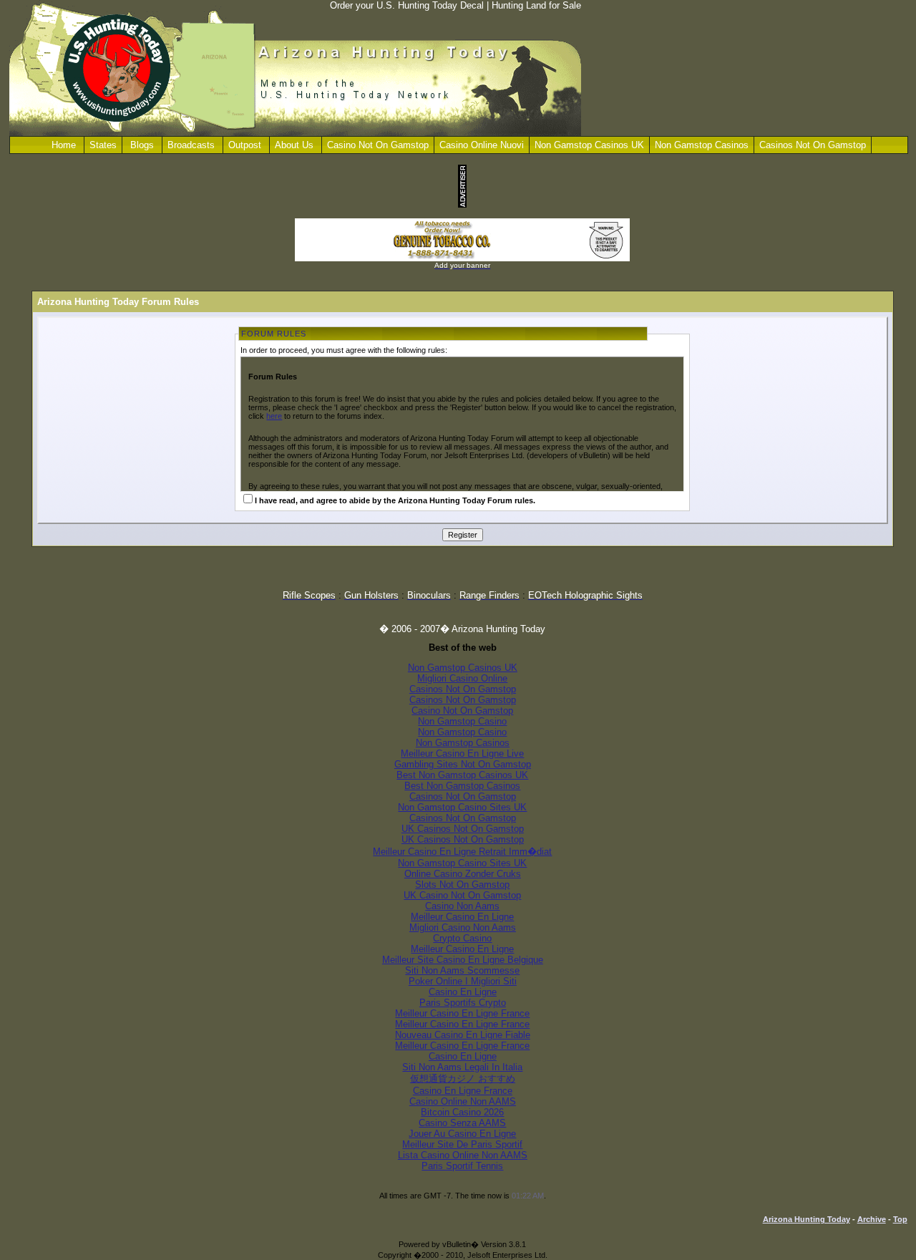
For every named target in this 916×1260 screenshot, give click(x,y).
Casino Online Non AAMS (462, 1101)
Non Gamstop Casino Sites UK (462, 807)
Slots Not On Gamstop (462, 884)
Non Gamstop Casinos (702, 145)
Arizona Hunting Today (806, 1219)
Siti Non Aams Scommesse (462, 970)
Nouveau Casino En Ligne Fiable (462, 1034)
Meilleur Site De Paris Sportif (462, 1144)
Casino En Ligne (463, 992)
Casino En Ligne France (462, 1090)
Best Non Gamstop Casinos (462, 785)
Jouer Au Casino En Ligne (462, 1133)
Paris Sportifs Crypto (462, 1002)
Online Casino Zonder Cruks (462, 873)
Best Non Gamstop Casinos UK (462, 775)
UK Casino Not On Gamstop (462, 895)
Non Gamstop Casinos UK (589, 145)
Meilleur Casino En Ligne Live (462, 753)
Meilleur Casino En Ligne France (462, 1013)
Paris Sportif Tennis (462, 1165)
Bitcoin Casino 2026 (462, 1112)
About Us (294, 145)
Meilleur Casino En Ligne (462, 916)
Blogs (142, 145)
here (274, 416)
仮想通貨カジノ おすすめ (462, 1078)
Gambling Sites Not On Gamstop (462, 764)
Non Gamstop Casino (462, 721)
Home (64, 145)
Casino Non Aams (462, 906)
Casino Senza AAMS (462, 1123)
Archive (871, 1219)
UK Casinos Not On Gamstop (462, 828)
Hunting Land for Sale (536, 5)
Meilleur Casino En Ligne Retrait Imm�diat (462, 851)
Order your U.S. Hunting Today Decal (407, 5)
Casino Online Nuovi (481, 145)
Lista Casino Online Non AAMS (462, 1155)
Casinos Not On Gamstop (812, 145)
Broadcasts (191, 145)
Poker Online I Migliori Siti (463, 981)
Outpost (244, 145)
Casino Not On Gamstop (378, 145)
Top (900, 1219)
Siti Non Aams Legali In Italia (462, 1067)
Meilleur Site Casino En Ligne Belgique (462, 959)
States (103, 145)
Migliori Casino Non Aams (462, 927)
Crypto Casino (462, 938)
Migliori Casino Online (462, 678)
